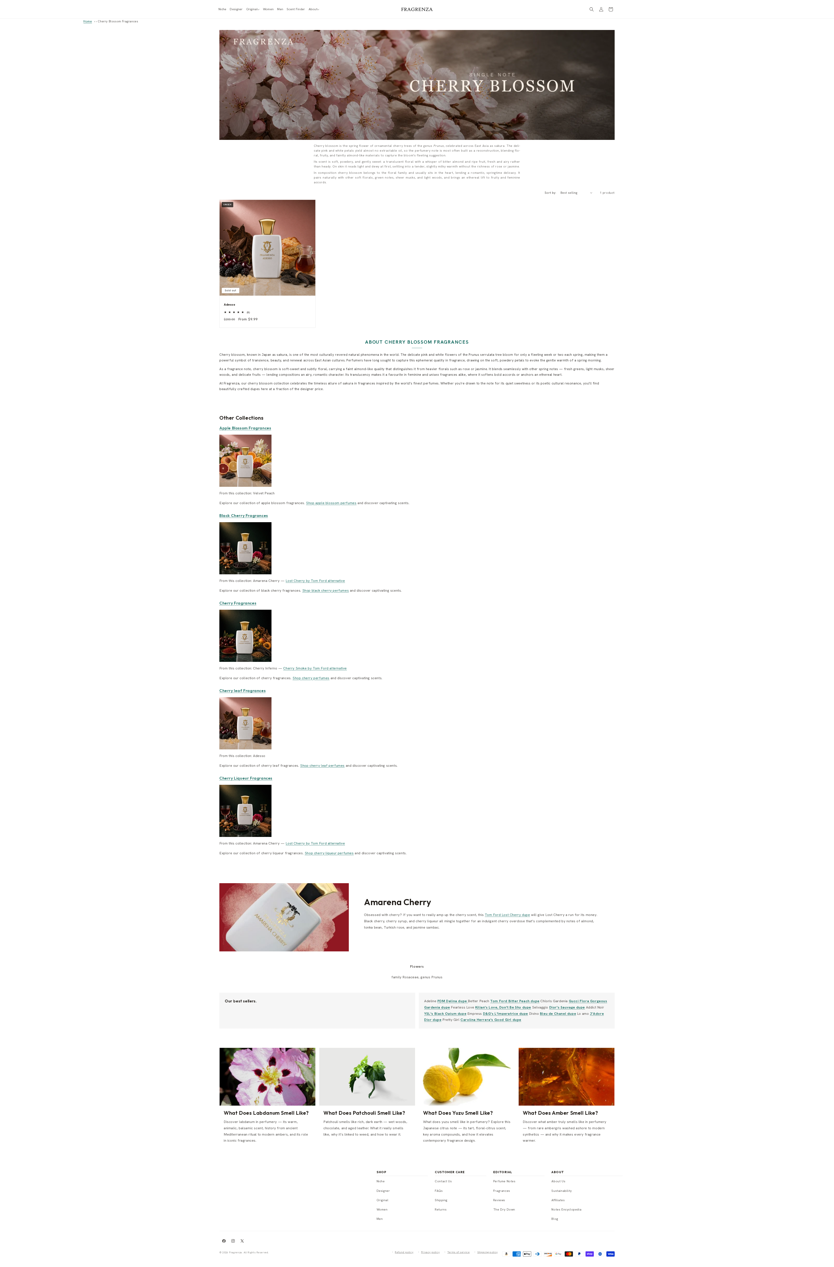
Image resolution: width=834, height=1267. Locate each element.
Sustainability (561, 1191)
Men (380, 1219)
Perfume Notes (504, 1181)
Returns (441, 1209)
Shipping (441, 1200)
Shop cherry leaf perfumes (322, 765)
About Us (558, 1181)
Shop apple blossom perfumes (331, 503)
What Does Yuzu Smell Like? (458, 1113)
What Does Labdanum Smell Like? (266, 1113)
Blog (554, 1219)
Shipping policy (487, 1252)
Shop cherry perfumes (311, 678)
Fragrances (501, 1191)
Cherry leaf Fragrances (242, 690)
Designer (383, 1191)
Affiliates (558, 1200)
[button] (253, 9)
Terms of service (458, 1252)
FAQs (439, 1191)
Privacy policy (430, 1252)
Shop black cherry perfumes (325, 590)
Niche (381, 1181)
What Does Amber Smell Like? (560, 1113)
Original (383, 1200)
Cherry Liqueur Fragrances (245, 778)
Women (382, 1209)
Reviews (499, 1200)
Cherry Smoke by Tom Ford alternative (315, 668)
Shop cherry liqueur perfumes (329, 853)
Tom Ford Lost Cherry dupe (507, 915)
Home (87, 21)
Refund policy (404, 1252)
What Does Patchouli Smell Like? (364, 1113)
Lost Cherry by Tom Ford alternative (315, 580)
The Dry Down (504, 1209)
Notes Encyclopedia (566, 1209)
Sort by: (550, 193)
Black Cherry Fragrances (243, 515)
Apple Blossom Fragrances (245, 428)
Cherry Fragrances (237, 603)
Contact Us (443, 1181)
